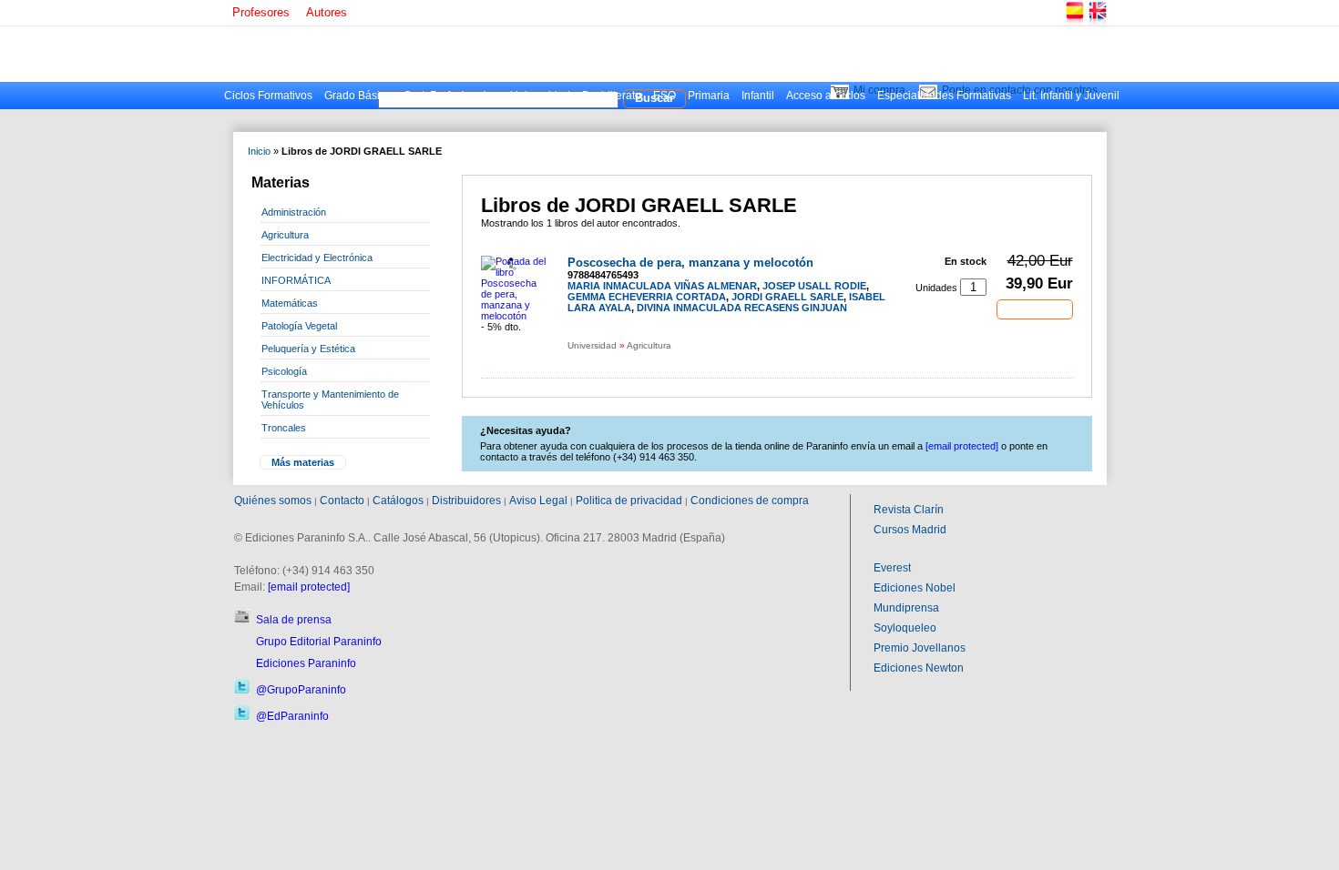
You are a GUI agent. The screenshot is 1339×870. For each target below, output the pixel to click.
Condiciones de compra (749, 500)
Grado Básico (358, 95)
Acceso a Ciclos (825, 95)
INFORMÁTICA (296, 280)
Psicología (284, 371)
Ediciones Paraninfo (306, 663)
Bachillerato (611, 95)
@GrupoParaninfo (301, 689)
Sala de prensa (294, 619)
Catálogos (398, 500)
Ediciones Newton (919, 668)
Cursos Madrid (910, 529)
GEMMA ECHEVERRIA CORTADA (646, 296)
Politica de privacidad (629, 500)
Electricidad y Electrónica (317, 257)
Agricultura (285, 234)
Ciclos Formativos (268, 95)
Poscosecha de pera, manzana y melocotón (690, 262)
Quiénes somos (273, 500)
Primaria (709, 95)
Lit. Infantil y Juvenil (1071, 95)
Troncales (283, 427)
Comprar (1034, 308)
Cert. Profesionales (451, 95)
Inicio (259, 151)
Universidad (540, 95)
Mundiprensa (906, 608)
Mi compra (879, 90)
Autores (326, 12)
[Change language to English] (1097, 22)
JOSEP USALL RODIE (814, 285)
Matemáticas (289, 303)
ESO (664, 95)
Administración (293, 212)
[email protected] (309, 587)
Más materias (302, 462)
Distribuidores (466, 500)
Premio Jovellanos (920, 648)
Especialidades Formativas (944, 95)
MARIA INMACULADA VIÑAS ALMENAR (662, 285)
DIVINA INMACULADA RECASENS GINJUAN (742, 307)
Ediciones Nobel (915, 588)
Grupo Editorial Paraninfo (319, 641)
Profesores (261, 12)
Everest (892, 567)
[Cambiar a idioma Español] (1074, 22)
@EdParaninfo (292, 716)
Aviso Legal (538, 500)
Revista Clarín (909, 509)
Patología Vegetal (299, 325)
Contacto (342, 500)
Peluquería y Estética (308, 348)
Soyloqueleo (905, 628)
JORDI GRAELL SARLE (787, 296)
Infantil (757, 95)
